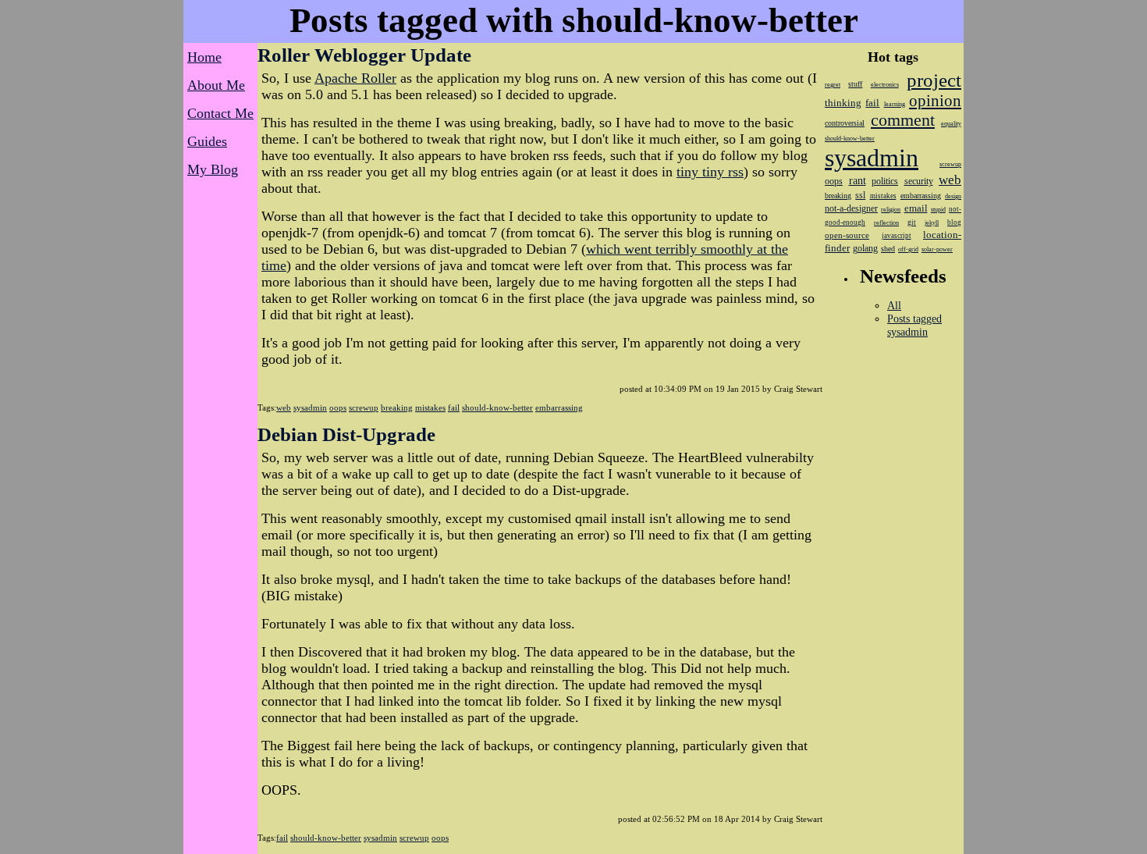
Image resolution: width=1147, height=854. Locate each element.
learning (894, 104)
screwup (363, 407)
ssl (860, 195)
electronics (885, 84)
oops (337, 407)
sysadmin (310, 407)
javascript (896, 236)
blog (954, 222)
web (283, 407)
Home (204, 57)
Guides (207, 141)
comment (903, 120)
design (953, 196)
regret (832, 84)
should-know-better (497, 407)
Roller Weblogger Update (364, 55)
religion (890, 209)
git (911, 222)
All (894, 305)
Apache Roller (355, 78)
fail (454, 407)
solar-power (937, 249)
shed (888, 248)
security (918, 181)
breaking (397, 407)
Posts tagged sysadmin (914, 325)
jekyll (932, 222)
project (934, 80)
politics (885, 181)
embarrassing (559, 407)
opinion (935, 100)
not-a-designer (851, 208)
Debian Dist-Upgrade (346, 434)
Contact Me (220, 113)
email (916, 208)
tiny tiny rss (710, 172)
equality (951, 123)
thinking (843, 103)
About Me (216, 85)
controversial (845, 123)
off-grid (908, 249)
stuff (855, 84)
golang (865, 248)
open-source (847, 235)
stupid (938, 209)
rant (857, 181)
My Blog (212, 169)
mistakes (430, 407)
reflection (886, 222)
